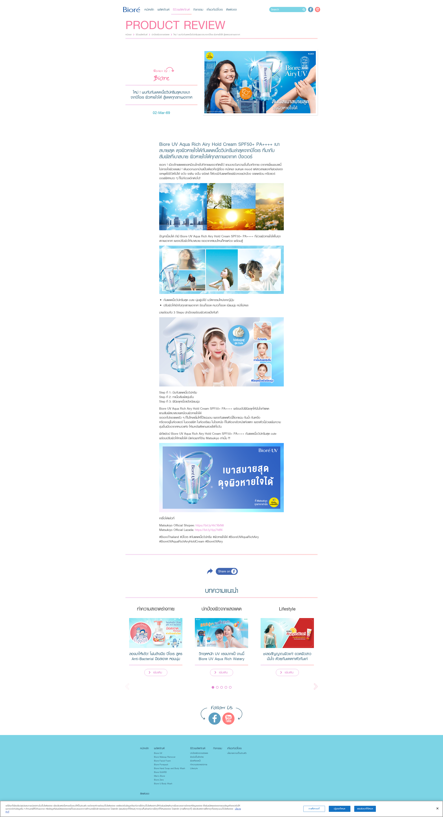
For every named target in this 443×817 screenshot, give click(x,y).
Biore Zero (159, 780)
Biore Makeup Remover (164, 757)
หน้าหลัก (149, 9)
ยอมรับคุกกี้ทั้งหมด (365, 808)
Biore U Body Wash (163, 783)
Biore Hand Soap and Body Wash (169, 768)
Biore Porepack (161, 764)
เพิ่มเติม (157, 672)
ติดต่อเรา (231, 9)
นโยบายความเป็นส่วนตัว (237, 753)
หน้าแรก (128, 34)
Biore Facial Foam (162, 761)
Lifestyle (194, 768)
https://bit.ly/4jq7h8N (208, 529)
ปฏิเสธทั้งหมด (339, 808)
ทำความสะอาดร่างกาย (198, 764)
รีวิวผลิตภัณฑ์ (181, 9)
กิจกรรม (198, 9)
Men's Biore (159, 776)
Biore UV (158, 753)
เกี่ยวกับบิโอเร (215, 9)
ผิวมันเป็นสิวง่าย (197, 757)
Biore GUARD (160, 772)
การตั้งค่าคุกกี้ (314, 808)
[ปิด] (437, 808)
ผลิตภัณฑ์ (163, 9)
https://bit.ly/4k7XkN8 (210, 525)
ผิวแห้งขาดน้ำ (195, 761)
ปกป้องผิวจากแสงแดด (160, 34)
